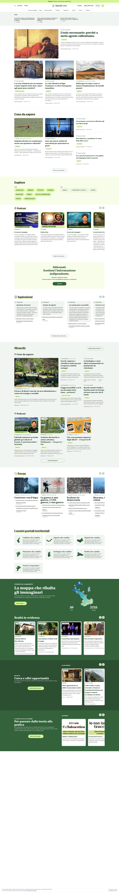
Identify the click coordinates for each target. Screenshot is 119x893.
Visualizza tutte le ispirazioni (59, 336)
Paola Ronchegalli (18, 101)
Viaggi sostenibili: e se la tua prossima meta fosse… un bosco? (71, 390)
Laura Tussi (78, 163)
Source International (81, 101)
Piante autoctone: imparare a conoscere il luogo (52, 318)
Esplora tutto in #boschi (94, 348)
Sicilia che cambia (92, 552)
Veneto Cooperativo (31, 566)
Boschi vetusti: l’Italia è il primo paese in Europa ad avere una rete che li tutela (94, 391)
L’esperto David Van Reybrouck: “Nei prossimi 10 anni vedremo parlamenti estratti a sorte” (80, 511)
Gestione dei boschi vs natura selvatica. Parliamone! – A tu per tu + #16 (52, 440)
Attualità (64, 39)
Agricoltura (19, 190)
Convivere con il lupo (25, 495)
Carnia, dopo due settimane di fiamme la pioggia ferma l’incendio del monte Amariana (47, 19)
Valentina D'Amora (80, 146)
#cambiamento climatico (79, 190)
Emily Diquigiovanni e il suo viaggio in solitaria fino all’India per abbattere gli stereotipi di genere (104, 321)
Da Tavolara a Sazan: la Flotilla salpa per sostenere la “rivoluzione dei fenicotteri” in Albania (24, 19)
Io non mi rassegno (21, 232)
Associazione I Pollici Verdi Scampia (47, 640)
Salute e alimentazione (43, 194)
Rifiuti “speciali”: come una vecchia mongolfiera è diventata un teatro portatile (79, 324)
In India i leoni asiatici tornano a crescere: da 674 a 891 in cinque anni (69, 19)
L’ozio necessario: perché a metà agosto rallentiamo (79, 34)
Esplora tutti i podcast (58, 256)
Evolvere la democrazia (79, 495)
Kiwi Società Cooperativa (93, 639)
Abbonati (59, 283)
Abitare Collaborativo (69, 736)
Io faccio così (100, 305)
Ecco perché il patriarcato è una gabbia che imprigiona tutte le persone (90, 157)
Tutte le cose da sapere (58, 170)
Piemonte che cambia (32, 552)
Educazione (19, 194)
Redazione (16, 405)
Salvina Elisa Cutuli (80, 129)
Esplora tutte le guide (35, 736)
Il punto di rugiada (49, 305)
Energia (29, 194)
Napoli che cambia (92, 538)
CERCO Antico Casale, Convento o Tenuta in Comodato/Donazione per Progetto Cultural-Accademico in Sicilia (94, 690)
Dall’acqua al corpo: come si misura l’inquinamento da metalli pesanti (90, 86)
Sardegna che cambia (62, 552)
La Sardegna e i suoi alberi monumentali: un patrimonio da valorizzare (93, 364)
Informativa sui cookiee (31, 890)
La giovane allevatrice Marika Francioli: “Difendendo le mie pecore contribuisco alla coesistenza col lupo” (27, 508)
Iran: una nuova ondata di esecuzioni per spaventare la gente (57, 143)
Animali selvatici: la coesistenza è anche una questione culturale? (28, 142)
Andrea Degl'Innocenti (66, 48)
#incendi (93, 190)
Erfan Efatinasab (49, 157)
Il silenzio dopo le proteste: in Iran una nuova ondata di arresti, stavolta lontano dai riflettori (53, 507)
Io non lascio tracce (100, 232)
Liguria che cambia (62, 538)
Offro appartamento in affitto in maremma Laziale (71, 687)
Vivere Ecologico (19, 91)
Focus (17, 495)
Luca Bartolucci (17, 155)
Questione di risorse (24, 305)
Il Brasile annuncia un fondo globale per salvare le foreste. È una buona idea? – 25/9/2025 (26, 440)
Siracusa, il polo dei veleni (104, 498)
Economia (79, 143)
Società (79, 161)
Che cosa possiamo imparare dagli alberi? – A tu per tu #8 (79, 438)
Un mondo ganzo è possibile (79, 305)
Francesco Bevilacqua (66, 404)
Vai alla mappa (19, 603)
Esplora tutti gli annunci (35, 688)
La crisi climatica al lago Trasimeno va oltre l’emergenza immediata (58, 86)
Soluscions (44, 232)
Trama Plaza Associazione (70, 639)
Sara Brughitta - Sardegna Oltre (90, 380)
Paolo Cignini (64, 379)
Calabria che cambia (31, 538)
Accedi (97, 5)
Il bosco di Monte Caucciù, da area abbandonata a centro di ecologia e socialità (35, 392)
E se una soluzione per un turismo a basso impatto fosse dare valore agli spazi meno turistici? (28, 86)
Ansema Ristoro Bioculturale (20, 640)
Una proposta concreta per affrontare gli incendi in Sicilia (90, 122)
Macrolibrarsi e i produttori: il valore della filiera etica (89, 140)
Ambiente (48, 91)
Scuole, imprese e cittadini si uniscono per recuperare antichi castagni (71, 364)
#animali (64, 190)
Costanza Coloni (49, 103)
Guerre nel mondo (51, 495)
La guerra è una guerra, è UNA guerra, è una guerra (52, 500)
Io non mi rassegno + (74, 232)
